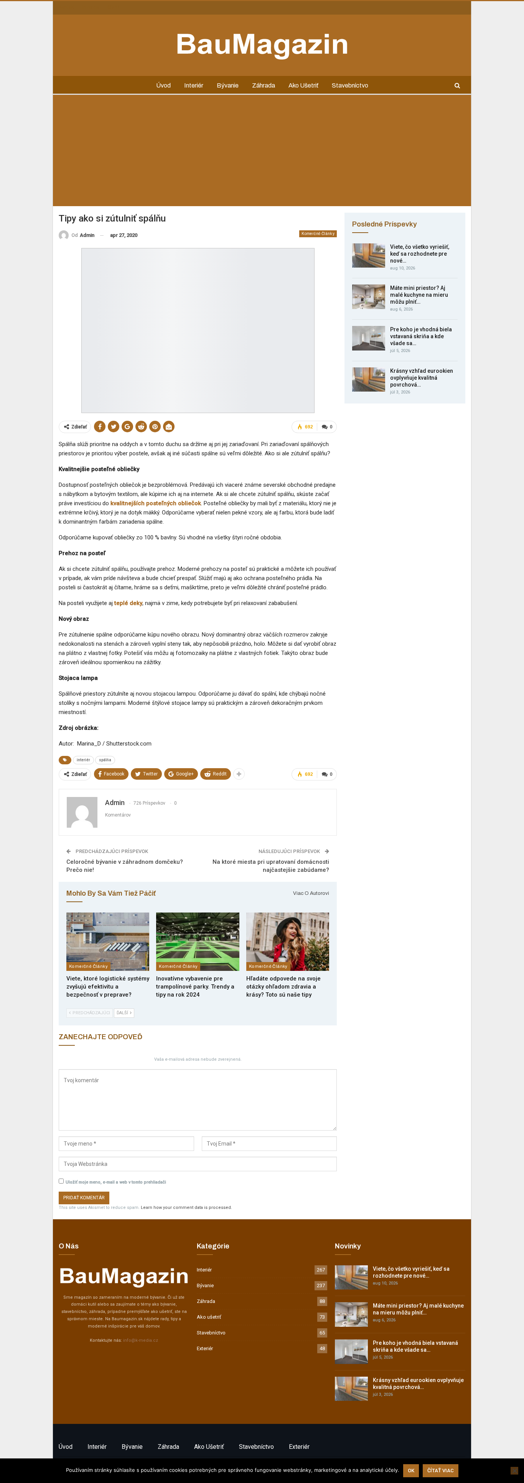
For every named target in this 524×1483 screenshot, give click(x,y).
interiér (83, 760)
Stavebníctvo (350, 85)
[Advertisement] (262, 152)
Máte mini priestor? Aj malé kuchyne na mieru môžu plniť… (419, 295)
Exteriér (205, 1348)
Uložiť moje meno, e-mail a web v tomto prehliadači (116, 1182)
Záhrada (263, 85)
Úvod (163, 85)
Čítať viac (440, 1470)
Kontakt (67, 7)
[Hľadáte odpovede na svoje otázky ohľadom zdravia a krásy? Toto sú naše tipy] (287, 941)
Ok (411, 1470)
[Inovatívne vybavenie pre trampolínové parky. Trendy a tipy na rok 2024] (197, 941)
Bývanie (228, 85)
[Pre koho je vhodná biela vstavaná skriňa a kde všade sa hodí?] (368, 338)
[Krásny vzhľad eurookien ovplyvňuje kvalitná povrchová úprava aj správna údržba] (368, 379)
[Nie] (514, 1471)
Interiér (193, 85)
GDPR (113, 7)
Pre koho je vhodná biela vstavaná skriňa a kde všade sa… (421, 336)
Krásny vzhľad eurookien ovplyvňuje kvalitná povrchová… (421, 378)
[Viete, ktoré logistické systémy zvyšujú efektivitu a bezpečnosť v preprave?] (107, 941)
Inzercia (91, 7)
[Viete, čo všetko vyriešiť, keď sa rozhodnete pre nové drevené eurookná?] (368, 255)
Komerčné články (318, 233)
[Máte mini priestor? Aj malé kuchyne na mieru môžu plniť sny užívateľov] (368, 296)
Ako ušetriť (303, 85)
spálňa (105, 760)
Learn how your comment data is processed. (186, 1207)
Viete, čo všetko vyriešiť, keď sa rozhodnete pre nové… (419, 254)
